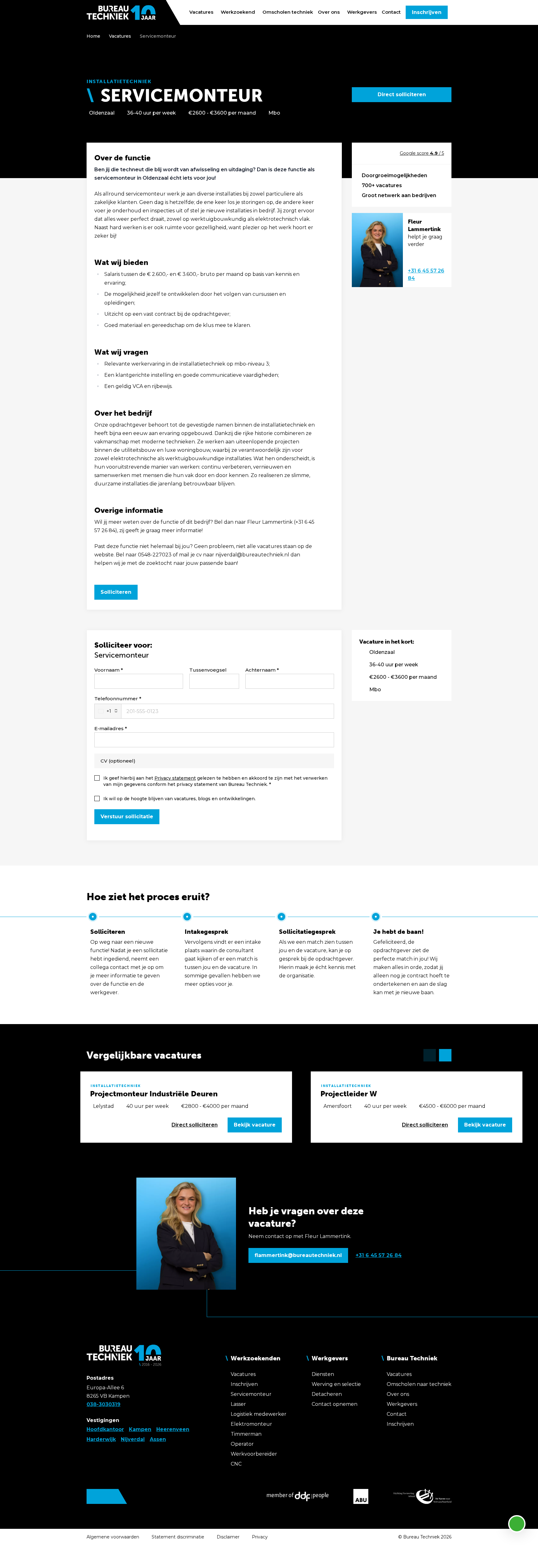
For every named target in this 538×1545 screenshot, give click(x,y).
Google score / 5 (422, 153)
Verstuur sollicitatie (127, 817)
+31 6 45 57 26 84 (426, 274)
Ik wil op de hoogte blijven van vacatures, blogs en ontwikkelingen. (179, 798)
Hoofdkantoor (105, 1429)
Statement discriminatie (178, 1537)
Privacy (260, 1537)
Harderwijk (101, 1439)
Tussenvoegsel (208, 670)
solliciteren (195, 1125)
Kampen (140, 1429)
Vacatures (120, 36)
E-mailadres (109, 728)
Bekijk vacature (255, 1125)
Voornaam (107, 670)
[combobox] (108, 711)
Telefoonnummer (116, 699)
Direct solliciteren (402, 94)
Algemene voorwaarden (113, 1537)
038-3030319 (103, 1404)
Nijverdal (133, 1439)
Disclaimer (228, 1537)
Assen (158, 1439)
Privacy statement (175, 778)
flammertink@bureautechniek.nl (298, 1255)
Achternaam (260, 670)
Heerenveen (172, 1429)
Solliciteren (116, 592)
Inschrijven (426, 12)
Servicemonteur (158, 36)
